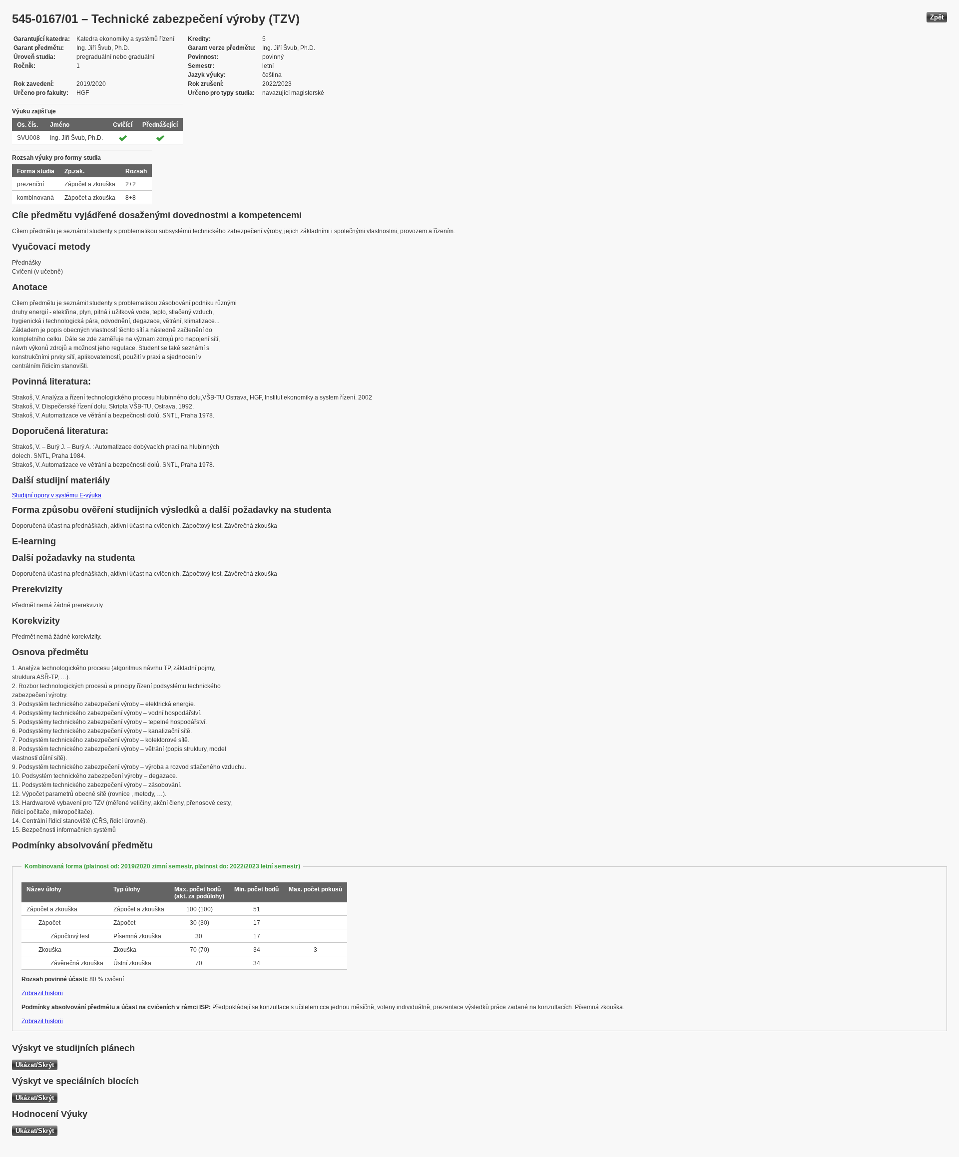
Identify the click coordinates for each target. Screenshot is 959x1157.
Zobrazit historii (42, 993)
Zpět (937, 17)
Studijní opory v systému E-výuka (56, 495)
